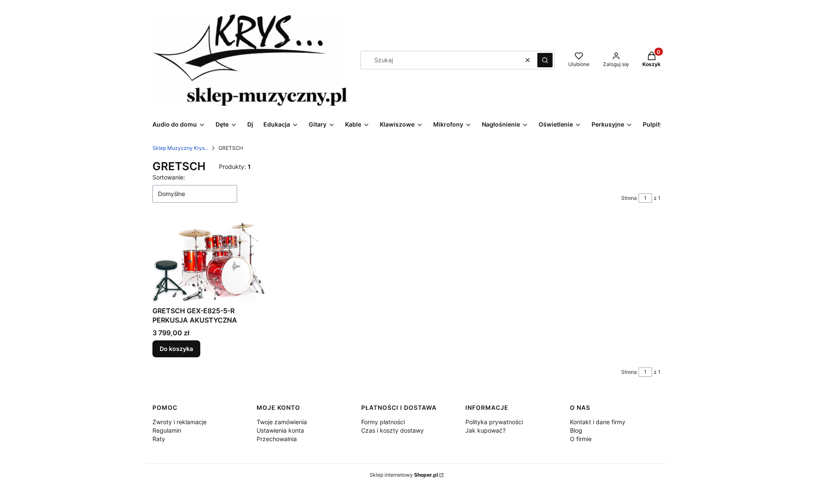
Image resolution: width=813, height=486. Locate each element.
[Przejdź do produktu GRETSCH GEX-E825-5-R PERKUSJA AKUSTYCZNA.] (210, 261)
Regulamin (166, 430)
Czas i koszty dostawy (392, 430)
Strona (629, 198)
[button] (545, 60)
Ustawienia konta (280, 430)
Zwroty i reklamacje (179, 421)
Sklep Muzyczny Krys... (180, 148)
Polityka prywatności (494, 421)
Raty (158, 438)
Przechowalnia (277, 438)
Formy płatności (383, 421)
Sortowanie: (168, 177)
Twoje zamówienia (282, 421)
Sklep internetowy (404, 475)
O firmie (581, 438)
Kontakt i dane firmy (597, 421)
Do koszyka (176, 348)
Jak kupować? (485, 430)
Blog (576, 430)
